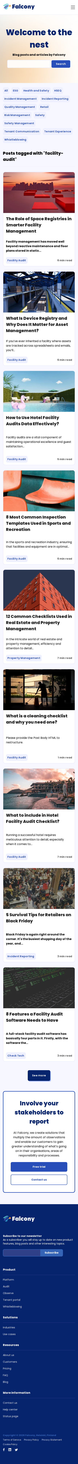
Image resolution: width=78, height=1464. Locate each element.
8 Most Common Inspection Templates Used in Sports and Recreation (38, 523)
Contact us (39, 1179)
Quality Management (19, 107)
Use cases (9, 1334)
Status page (10, 1416)
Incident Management (20, 99)
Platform (8, 1280)
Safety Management (19, 123)
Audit (6, 1286)
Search (61, 64)
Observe (8, 1293)
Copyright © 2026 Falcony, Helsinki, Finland (29, 1435)
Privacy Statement (52, 1439)
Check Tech (15, 1055)
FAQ (5, 1375)
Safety (40, 115)
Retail (44, 107)
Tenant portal (11, 1300)
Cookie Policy (10, 1444)
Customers (10, 1362)
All (6, 90)
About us (8, 1355)
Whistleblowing (15, 139)
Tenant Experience (57, 131)
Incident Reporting (55, 99)
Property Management (23, 658)
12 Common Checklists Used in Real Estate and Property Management (39, 623)
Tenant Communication (21, 131)
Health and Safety (36, 90)
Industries (9, 1327)
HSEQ (57, 90)
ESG (15, 90)
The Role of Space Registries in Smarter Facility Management (39, 225)
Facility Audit (16, 260)
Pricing (7, 1368)
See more (39, 1075)
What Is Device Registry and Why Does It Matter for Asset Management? (37, 324)
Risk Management (17, 115)
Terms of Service (12, 1439)
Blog (5, 1382)
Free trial (39, 1167)
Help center (10, 1409)
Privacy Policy (31, 1439)
